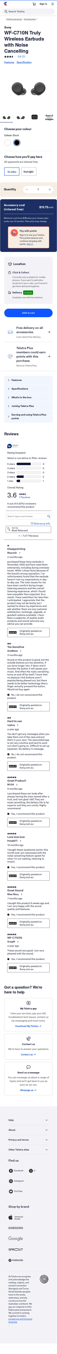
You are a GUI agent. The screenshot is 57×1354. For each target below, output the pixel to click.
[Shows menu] (52, 4)
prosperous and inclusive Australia (20, 1320)
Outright (28, 171)
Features (9, 62)
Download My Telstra (26, 1026)
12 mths (11, 171)
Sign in (30, 244)
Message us (26, 1090)
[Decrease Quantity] (26, 189)
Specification (24, 62)
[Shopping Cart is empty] (34, 4)
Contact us (27, 1054)
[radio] (7, 142)
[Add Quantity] (49, 189)
